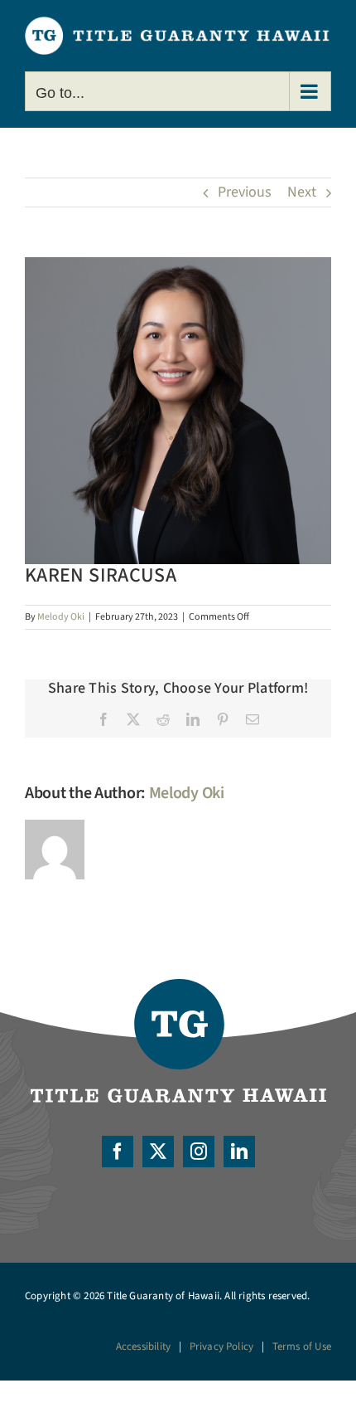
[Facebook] (117, 1151)
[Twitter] (158, 1151)
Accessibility (143, 1346)
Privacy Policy (222, 1346)
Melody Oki (60, 617)
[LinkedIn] (239, 1151)
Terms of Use (301, 1346)
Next (301, 192)
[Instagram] (198, 1151)
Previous (245, 192)
